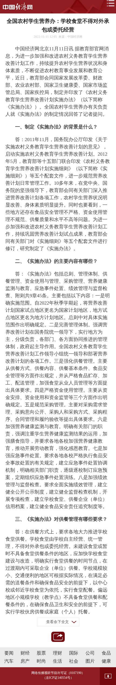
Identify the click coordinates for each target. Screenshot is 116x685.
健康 (106, 661)
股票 (41, 653)
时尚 (41, 661)
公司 (90, 653)
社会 (73, 661)
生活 (57, 661)
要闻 (8, 653)
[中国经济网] (17, 7)
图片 (90, 661)
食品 (106, 653)
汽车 (8, 661)
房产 (25, 661)
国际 (73, 653)
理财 (57, 653)
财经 (25, 653)
